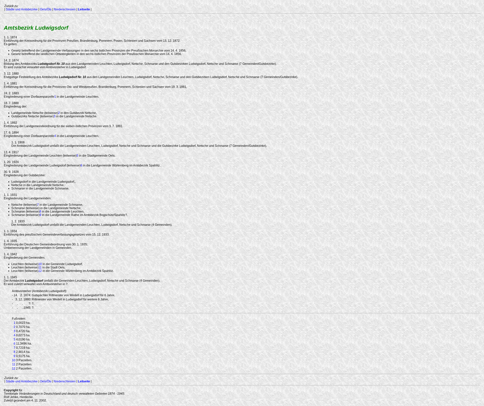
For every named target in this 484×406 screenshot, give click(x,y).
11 (40, 267)
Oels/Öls (45, 9)
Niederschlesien (65, 9)
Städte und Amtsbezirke (22, 9)
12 (40, 270)
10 (40, 264)
